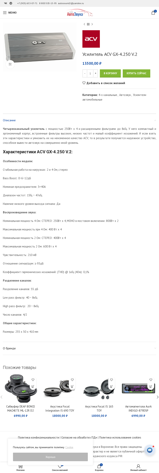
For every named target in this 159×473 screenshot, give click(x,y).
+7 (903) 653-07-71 (27, 3)
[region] (50, 452)
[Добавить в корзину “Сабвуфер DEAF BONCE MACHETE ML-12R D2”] (33, 386)
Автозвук (125, 95)
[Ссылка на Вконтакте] (5, 3)
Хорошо (50, 457)
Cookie (69, 447)
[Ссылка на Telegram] (10, 3)
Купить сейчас (136, 73)
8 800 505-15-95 (48, 3)
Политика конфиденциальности (38, 437)
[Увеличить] (10, 64)
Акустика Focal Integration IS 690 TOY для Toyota (59, 410)
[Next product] (92, 24)
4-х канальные (108, 95)
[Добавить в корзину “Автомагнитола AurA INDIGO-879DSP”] (150, 386)
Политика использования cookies (120, 437)
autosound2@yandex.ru (71, 3)
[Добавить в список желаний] (33, 379)
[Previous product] (84, 24)
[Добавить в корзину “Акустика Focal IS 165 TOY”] (111, 386)
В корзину (110, 73)
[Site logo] (79, 12)
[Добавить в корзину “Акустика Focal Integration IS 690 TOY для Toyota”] (72, 386)
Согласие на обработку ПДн (79, 437)
